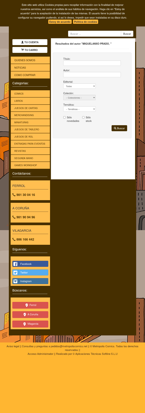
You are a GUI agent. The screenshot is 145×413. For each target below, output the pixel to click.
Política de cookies (85, 21)
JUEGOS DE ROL (23, 136)
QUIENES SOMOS (24, 60)
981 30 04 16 (25, 194)
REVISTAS (20, 151)
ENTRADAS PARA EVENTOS (29, 143)
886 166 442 (25, 239)
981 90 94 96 (25, 217)
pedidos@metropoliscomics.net (69, 346)
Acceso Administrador (40, 354)
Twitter (24, 272)
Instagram (26, 281)
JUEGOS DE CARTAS (26, 108)
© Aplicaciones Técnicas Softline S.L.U (95, 354)
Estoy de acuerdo (60, 21)
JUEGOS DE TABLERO (26, 129)
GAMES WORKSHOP (25, 165)
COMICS (19, 93)
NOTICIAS (20, 67)
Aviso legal (13, 346)
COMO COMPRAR (24, 75)
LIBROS (18, 100)
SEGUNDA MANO (23, 158)
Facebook (25, 264)
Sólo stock (89, 119)
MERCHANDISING (24, 115)
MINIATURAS (21, 122)
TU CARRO (31, 50)
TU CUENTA (31, 42)
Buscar (120, 128)
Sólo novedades (72, 119)
